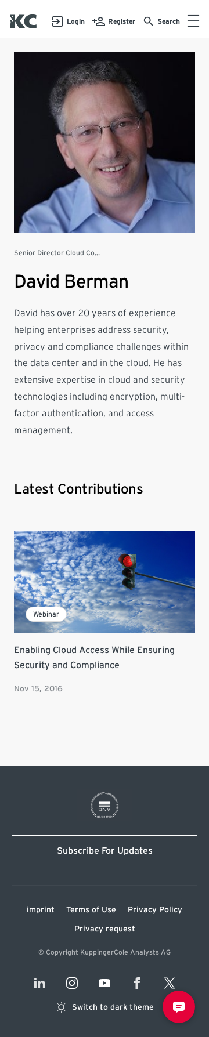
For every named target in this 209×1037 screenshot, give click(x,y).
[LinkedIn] (39, 983)
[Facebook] (137, 983)
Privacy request (104, 929)
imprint (41, 910)
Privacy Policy (155, 910)
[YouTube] (104, 983)
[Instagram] (72, 983)
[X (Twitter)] (169, 983)
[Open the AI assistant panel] (179, 1007)
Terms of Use (91, 910)
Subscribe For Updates (105, 850)
